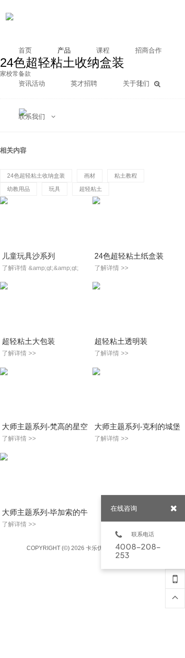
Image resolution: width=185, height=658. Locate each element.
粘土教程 (125, 175)
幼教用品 (18, 189)
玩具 (54, 189)
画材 (89, 175)
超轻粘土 (90, 189)
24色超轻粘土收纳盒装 (36, 175)
